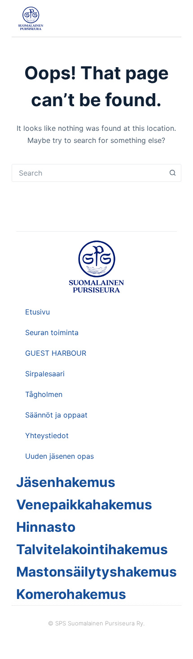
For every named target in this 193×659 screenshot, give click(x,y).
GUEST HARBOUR (55, 353)
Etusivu (37, 311)
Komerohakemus (71, 594)
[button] (168, 18)
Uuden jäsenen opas (59, 456)
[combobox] (88, 173)
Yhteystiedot (47, 435)
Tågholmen (43, 394)
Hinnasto (45, 527)
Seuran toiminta (52, 332)
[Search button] (172, 172)
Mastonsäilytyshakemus (96, 572)
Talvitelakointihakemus (92, 549)
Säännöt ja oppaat (56, 414)
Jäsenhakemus (65, 482)
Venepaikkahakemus (84, 504)
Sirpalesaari (45, 373)
